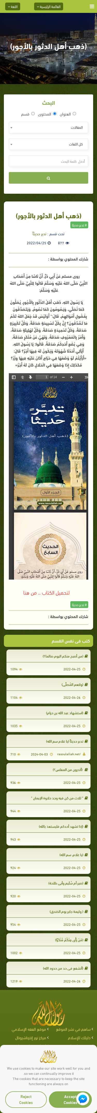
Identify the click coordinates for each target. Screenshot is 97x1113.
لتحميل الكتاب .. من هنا (46, 592)
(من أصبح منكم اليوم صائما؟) (63, 656)
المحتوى (44, 114)
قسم (25, 114)
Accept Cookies (70, 1099)
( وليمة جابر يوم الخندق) (66, 911)
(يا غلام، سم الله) (71, 854)
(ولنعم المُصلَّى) (72, 684)
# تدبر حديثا (79, 225)
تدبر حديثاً (39, 233)
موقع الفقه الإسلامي (29, 1029)
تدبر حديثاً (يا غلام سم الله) (64, 741)
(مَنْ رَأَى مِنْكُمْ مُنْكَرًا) (69, 939)
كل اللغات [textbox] (76, 144)
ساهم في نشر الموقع (73, 1029)
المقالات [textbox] (77, 127)
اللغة (14, 6)
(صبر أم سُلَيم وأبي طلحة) (65, 882)
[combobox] (48, 127)
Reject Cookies (26, 1099)
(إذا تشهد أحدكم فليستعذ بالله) (61, 826)
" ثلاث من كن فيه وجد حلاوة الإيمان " (57, 797)
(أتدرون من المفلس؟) (68, 769)
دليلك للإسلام (79, 1037)
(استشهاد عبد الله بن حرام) (64, 712)
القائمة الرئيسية (50, 6)
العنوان (65, 114)
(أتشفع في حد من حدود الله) (63, 968)
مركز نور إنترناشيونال (30, 1037)
